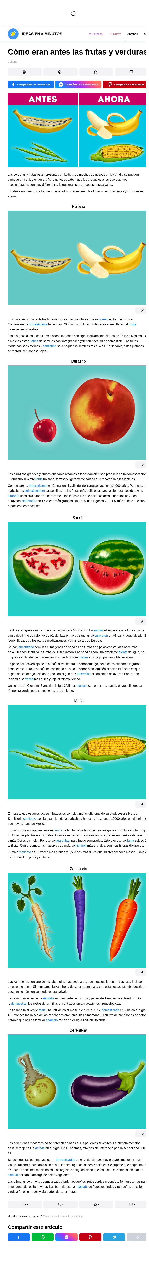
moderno (25, 852)
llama (130, 840)
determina (84, 674)
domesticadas (65, 1159)
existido (48, 998)
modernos (28, 501)
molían (83, 657)
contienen (49, 346)
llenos (34, 341)
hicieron (81, 845)
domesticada (110, 1010)
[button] (25, 72)
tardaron (13, 495)
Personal (97, 33)
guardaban (62, 840)
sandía (98, 630)
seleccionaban (35, 490)
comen (103, 319)
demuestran (19, 1003)
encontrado (26, 647)
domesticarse (38, 324)
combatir (14, 1175)
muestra (81, 685)
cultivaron (101, 635)
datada (40, 1148)
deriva (58, 830)
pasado (82, 1186)
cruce (132, 324)
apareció (52, 1020)
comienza (30, 818)
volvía (29, 679)
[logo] (35, 34)
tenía (39, 479)
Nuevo (117, 33)
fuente (123, 652)
